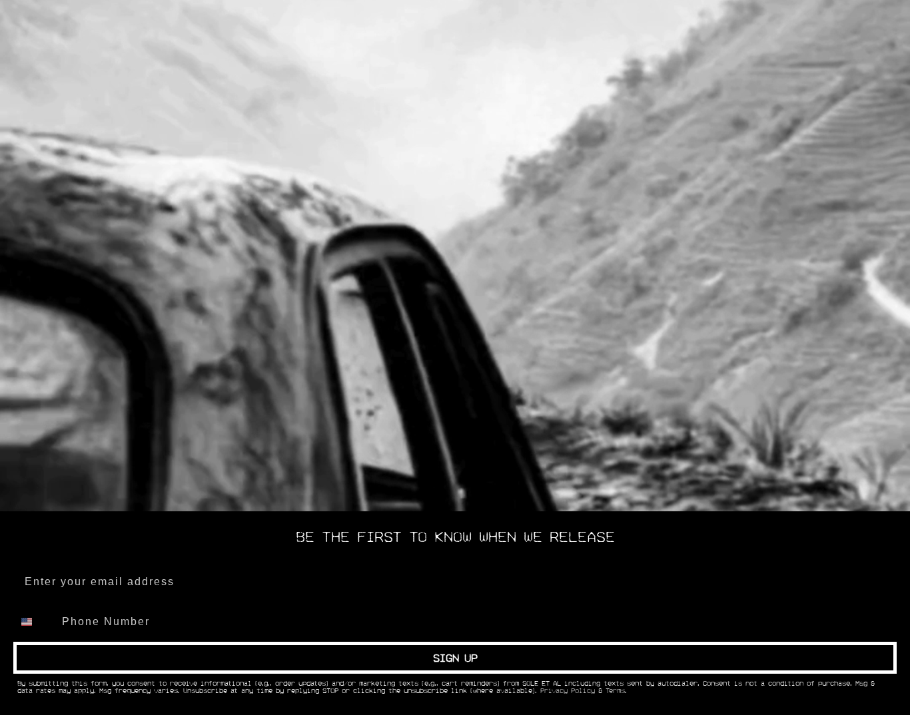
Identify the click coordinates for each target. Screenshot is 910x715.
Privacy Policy (567, 691)
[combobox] (34, 621)
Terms (615, 691)
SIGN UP (455, 657)
